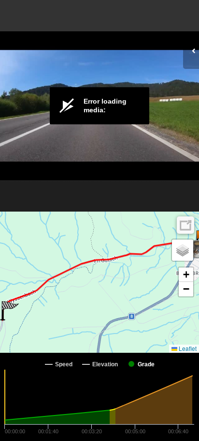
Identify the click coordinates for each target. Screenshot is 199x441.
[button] (9, 311)
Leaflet (187, 348)
